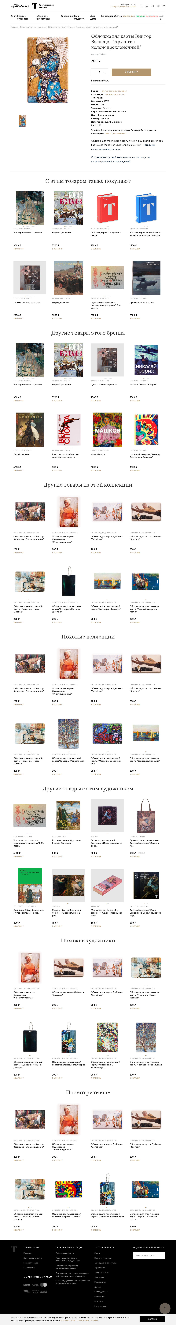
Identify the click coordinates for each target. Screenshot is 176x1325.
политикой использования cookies (79, 1320)
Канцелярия (108, 16)
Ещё (160, 16)
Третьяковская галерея (113, 91)
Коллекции (128, 16)
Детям (118, 16)
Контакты (28, 1253)
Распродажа (151, 16)
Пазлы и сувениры (22, 17)
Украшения (67, 16)
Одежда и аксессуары (43, 17)
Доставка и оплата (33, 1258)
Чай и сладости (78, 17)
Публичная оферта (65, 1253)
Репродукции (100, 1292)
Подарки (140, 16)
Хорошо (152, 1319)
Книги (14, 16)
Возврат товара (31, 1263)
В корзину (131, 72)
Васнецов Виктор (115, 94)
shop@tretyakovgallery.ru (123, 7)
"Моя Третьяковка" (116, 134)
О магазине (29, 1268)
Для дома (93, 17)
